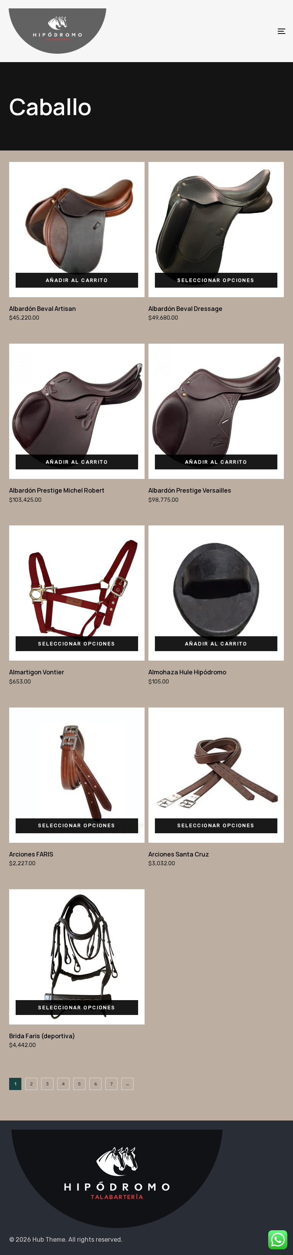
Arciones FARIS (31, 854)
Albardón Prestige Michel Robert (57, 490)
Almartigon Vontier (36, 672)
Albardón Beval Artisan (42, 308)
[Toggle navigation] (239, 31)
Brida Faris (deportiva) (42, 1036)
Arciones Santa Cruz (178, 854)
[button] (77, 280)
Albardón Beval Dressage (185, 308)
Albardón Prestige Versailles (189, 490)
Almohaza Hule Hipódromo (187, 672)
